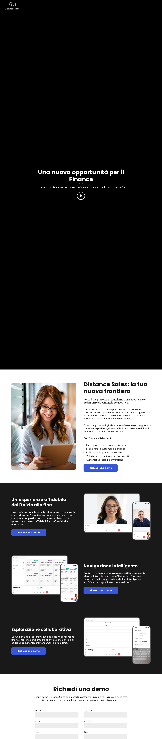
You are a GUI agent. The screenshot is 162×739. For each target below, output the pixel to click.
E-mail (38, 721)
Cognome (88, 711)
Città (86, 732)
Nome (38, 711)
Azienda (87, 721)
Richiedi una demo (101, 467)
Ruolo (37, 732)
